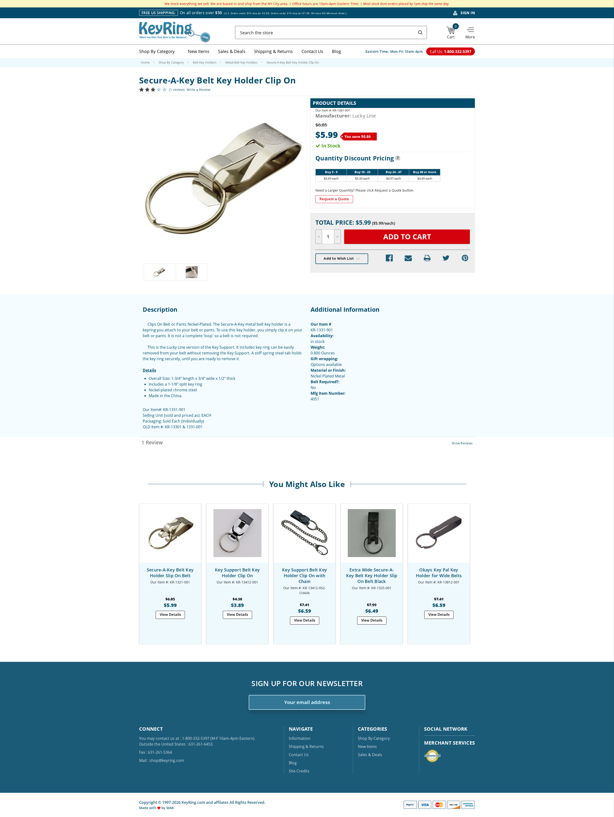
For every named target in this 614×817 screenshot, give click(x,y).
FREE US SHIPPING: (159, 12)
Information (299, 738)
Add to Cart (170, 537)
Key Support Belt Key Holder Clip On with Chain (304, 575)
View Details (170, 614)
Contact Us (312, 51)
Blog (336, 51)
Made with (148, 807)
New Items (198, 51)
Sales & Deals (231, 51)
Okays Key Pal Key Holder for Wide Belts (439, 572)
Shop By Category (157, 51)
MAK (170, 807)
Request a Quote (334, 198)
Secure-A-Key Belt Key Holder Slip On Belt (170, 572)
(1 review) (176, 89)
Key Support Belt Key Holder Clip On (237, 572)
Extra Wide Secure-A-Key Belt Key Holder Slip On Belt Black (371, 575)
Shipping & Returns (273, 51)
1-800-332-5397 (195, 738)
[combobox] (331, 32)
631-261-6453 (201, 744)
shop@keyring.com (166, 760)
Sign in (467, 12)
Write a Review (198, 89)
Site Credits (299, 771)
